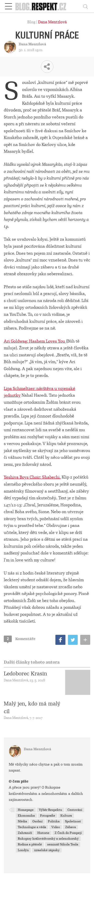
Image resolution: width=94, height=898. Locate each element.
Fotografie (47, 816)
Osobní (37, 821)
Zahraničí (25, 833)
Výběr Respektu (50, 810)
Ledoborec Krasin (25, 673)
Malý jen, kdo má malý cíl (32, 707)
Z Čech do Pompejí (68, 833)
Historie (43, 833)
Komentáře (21, 639)
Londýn (23, 850)
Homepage (26, 810)
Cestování (74, 810)
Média (22, 821)
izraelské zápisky (47, 850)
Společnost (73, 821)
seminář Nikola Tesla (62, 844)
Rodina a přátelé (30, 844)
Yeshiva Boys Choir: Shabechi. (32, 477)
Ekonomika (26, 816)
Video (55, 827)
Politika (54, 821)
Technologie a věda (32, 827)
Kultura (66, 816)
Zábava (70, 827)
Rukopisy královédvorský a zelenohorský (48, 839)
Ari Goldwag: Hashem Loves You (35, 341)
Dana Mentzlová (52, 22)
